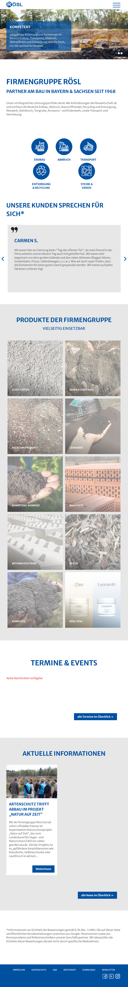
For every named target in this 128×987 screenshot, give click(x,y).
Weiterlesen (43, 869)
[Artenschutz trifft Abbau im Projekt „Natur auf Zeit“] (31, 782)
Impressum (19, 970)
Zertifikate (70, 970)
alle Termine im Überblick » (95, 716)
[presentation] (3, 259)
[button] (116, 53)
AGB (55, 970)
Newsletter (108, 970)
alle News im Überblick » (97, 895)
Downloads (88, 970)
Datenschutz (39, 970)
